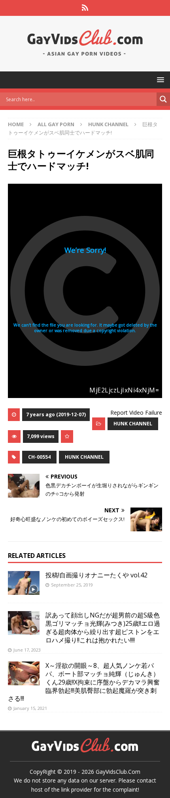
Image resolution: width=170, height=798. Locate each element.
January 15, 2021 (30, 708)
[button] (159, 79)
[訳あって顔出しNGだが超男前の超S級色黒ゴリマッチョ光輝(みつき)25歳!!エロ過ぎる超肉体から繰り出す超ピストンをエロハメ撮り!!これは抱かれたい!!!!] (24, 623)
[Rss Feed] (85, 8)
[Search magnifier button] (163, 99)
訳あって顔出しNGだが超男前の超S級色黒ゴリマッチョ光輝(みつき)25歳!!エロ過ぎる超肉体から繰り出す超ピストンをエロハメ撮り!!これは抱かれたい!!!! (102, 627)
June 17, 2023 (27, 650)
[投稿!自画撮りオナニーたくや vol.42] (24, 583)
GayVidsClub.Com (118, 771)
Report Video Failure (136, 412)
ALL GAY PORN (56, 124)
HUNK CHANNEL (132, 423)
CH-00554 (39, 457)
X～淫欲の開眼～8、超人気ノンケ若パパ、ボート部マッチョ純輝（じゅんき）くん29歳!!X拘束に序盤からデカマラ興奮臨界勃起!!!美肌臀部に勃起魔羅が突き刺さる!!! (84, 682)
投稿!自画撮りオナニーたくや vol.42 (96, 575)
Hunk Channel (84, 457)
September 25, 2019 (72, 585)
